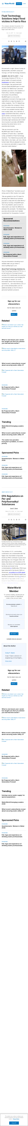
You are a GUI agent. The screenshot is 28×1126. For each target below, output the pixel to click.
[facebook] (9, 41)
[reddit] (16, 41)
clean (3, 113)
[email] (19, 41)
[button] (3, 4)
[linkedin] (11, 41)
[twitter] (14, 41)
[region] (14, 1120)
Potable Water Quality (8, 11)
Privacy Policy (16, 1119)
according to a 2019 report (17, 572)
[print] (25, 41)
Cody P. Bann (14, 508)
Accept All (14, 1123)
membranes (5, 82)
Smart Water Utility (7, 492)
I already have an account (14, 639)
